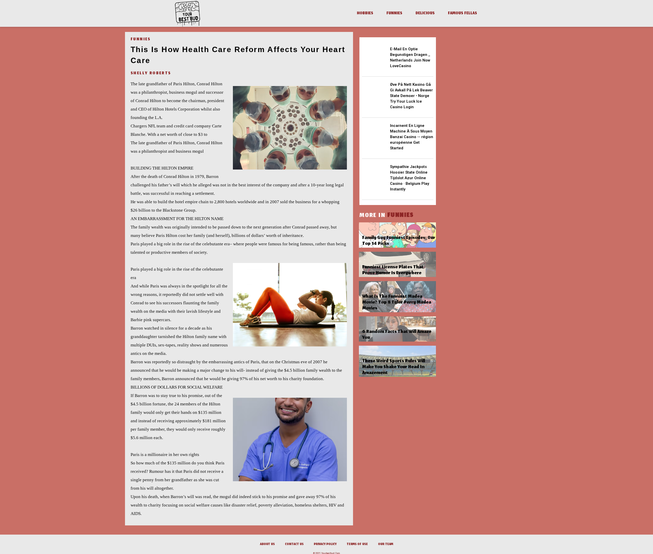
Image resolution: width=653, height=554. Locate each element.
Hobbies (365, 13)
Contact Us (294, 544)
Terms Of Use (357, 544)
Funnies (394, 13)
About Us (267, 544)
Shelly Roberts (151, 73)
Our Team (385, 544)
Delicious (425, 13)
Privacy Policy (325, 544)
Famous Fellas (462, 13)
